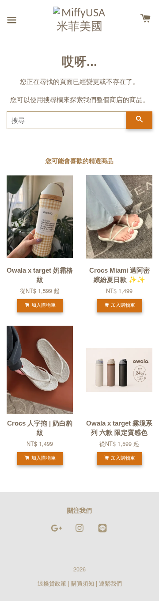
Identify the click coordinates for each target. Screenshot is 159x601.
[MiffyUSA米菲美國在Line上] (102, 532)
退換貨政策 (52, 583)
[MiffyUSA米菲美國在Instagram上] (79, 532)
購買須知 (82, 583)
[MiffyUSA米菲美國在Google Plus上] (56, 532)
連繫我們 (110, 583)
